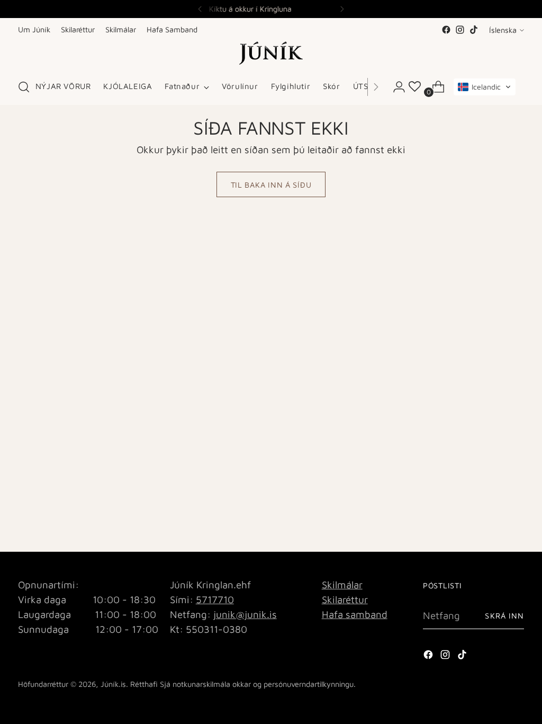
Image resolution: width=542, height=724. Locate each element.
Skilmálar (342, 584)
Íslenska (503, 29)
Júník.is (113, 683)
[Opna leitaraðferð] (23, 87)
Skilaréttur (345, 599)
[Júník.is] (271, 53)
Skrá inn (504, 615)
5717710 (215, 599)
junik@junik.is (245, 614)
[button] (485, 86)
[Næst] (342, 9)
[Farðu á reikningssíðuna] (394, 87)
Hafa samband (354, 614)
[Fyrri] (200, 9)
